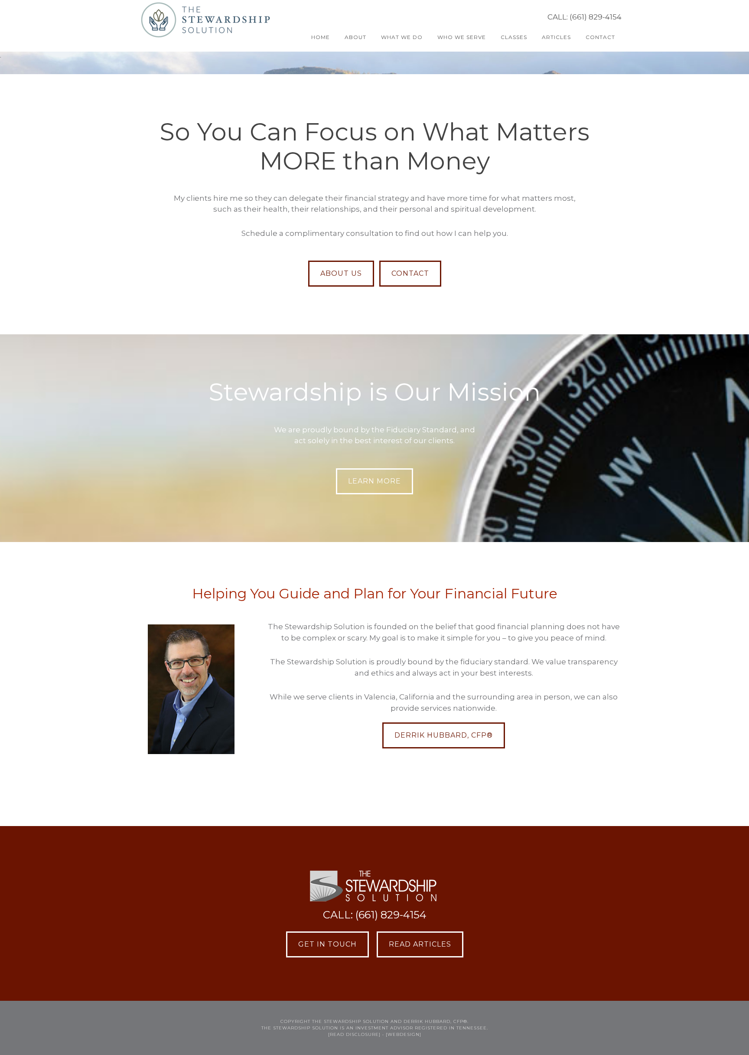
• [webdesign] (401, 1034)
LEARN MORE (374, 481)
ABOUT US (341, 273)
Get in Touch (327, 944)
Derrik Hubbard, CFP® (443, 735)
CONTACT (410, 273)
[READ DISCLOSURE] (354, 1034)
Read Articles (420, 944)
